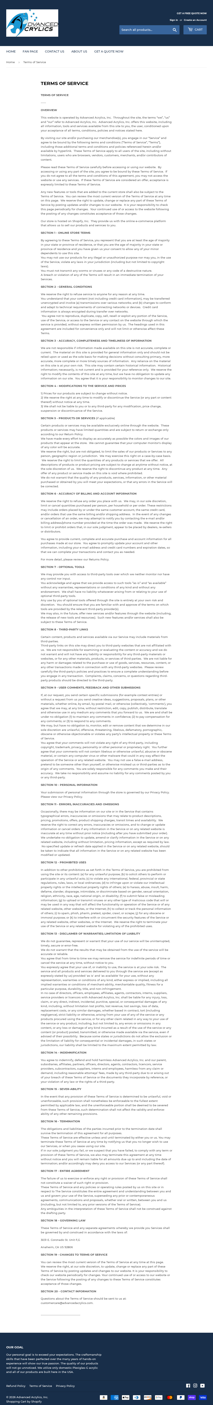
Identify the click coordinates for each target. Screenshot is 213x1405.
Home (11, 51)
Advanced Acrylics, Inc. (32, 1397)
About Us (79, 51)
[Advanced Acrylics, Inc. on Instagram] (195, 1386)
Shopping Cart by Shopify (24, 1401)
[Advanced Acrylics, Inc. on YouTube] (202, 1386)
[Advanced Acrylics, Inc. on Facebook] (188, 1386)
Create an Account (195, 20)
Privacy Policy (65, 1386)
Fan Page (30, 51)
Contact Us (54, 51)
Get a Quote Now (109, 51)
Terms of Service (40, 1386)
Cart (198, 29)
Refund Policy (15, 1386)
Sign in (174, 20)
